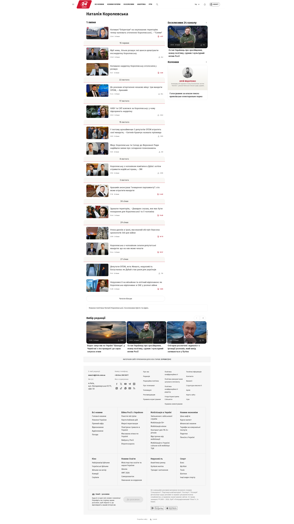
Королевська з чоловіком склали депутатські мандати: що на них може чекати (133, 247)
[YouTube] (125, 384)
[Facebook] (117, 384)
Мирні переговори (129, 423)
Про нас (146, 372)
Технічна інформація (193, 372)
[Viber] (117, 388)
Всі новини (99, 4)
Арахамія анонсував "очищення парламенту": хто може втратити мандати (135, 189)
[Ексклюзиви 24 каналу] (206, 22)
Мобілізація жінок (158, 426)
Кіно (94, 459)
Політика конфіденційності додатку (171, 389)
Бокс (182, 463)
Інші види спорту (187, 477)
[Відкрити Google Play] (157, 508)
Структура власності (194, 386)
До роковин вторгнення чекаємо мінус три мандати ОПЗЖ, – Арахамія (136, 88)
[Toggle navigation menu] (73, 4)
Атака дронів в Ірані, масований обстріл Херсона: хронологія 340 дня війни (135, 231)
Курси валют (185, 420)
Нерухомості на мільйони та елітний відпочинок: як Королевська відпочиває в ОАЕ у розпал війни (136, 283)
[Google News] (130, 388)
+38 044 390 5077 (122, 375)
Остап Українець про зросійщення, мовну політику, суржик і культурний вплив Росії (186, 53)
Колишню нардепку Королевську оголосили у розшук (133, 67)
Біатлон (183, 474)
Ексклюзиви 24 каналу (182, 22)
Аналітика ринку (158, 463)
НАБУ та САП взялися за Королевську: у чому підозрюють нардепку (132, 110)
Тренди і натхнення (159, 470)
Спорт (183, 459)
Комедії (95, 474)
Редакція (146, 376)
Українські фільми (100, 466)
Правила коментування (173, 404)
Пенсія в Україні (187, 437)
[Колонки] (206, 62)
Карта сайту (190, 395)
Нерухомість (157, 459)
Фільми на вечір (99, 470)
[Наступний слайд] (203, 318)
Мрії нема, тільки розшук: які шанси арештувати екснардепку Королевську (134, 52)
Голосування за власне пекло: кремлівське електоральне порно (186, 95)
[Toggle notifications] (205, 4)
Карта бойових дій (129, 420)
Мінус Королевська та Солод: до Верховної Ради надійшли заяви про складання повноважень (134, 146)
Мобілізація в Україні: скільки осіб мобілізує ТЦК (160, 445)
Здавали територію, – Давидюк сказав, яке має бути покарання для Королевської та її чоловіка (136, 210)
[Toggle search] (157, 4)
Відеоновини (97, 427)
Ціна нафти (185, 416)
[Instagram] (134, 384)
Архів (188, 390)
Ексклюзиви (129, 4)
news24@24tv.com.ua (96, 375)
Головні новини (99, 416)
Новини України (113, 4)
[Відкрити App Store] (171, 508)
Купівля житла (157, 466)
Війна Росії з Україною (132, 412)
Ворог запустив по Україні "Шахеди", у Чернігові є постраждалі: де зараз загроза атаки (106, 348)
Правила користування (152, 399)
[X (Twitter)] (121, 384)
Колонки (173, 62)
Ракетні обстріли (128, 416)
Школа (124, 469)
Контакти (189, 376)
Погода (95, 434)
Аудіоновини (97, 431)
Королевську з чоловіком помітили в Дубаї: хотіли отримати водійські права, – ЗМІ (135, 168)
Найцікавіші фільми (101, 463)
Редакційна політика (151, 381)
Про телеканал (149, 386)
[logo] (84, 4)
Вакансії (189, 381)
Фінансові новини (188, 423)
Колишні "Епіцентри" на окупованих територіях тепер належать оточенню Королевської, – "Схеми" (136, 31)
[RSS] (134, 388)
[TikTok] (121, 388)
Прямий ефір (98, 423)
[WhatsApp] (125, 388)
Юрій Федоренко (188, 81)
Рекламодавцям (149, 395)
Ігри (150, 4)
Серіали (95, 477)
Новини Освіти (128, 459)
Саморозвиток (127, 476)
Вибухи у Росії (127, 440)
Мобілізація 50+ (157, 423)
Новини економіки (189, 412)
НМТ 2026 (125, 473)
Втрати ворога (127, 444)
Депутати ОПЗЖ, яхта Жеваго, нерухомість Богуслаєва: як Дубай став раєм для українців (133, 268)
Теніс (182, 470)
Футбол (183, 466)
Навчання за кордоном (131, 480)
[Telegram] (130, 384)
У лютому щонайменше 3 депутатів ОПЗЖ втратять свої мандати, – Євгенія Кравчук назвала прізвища (135, 131)
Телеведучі (147, 390)
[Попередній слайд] (197, 318)
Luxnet (155, 519)
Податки (184, 434)
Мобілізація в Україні (161, 412)
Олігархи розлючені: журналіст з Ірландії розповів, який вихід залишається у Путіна (184, 348)
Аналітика (141, 4)
